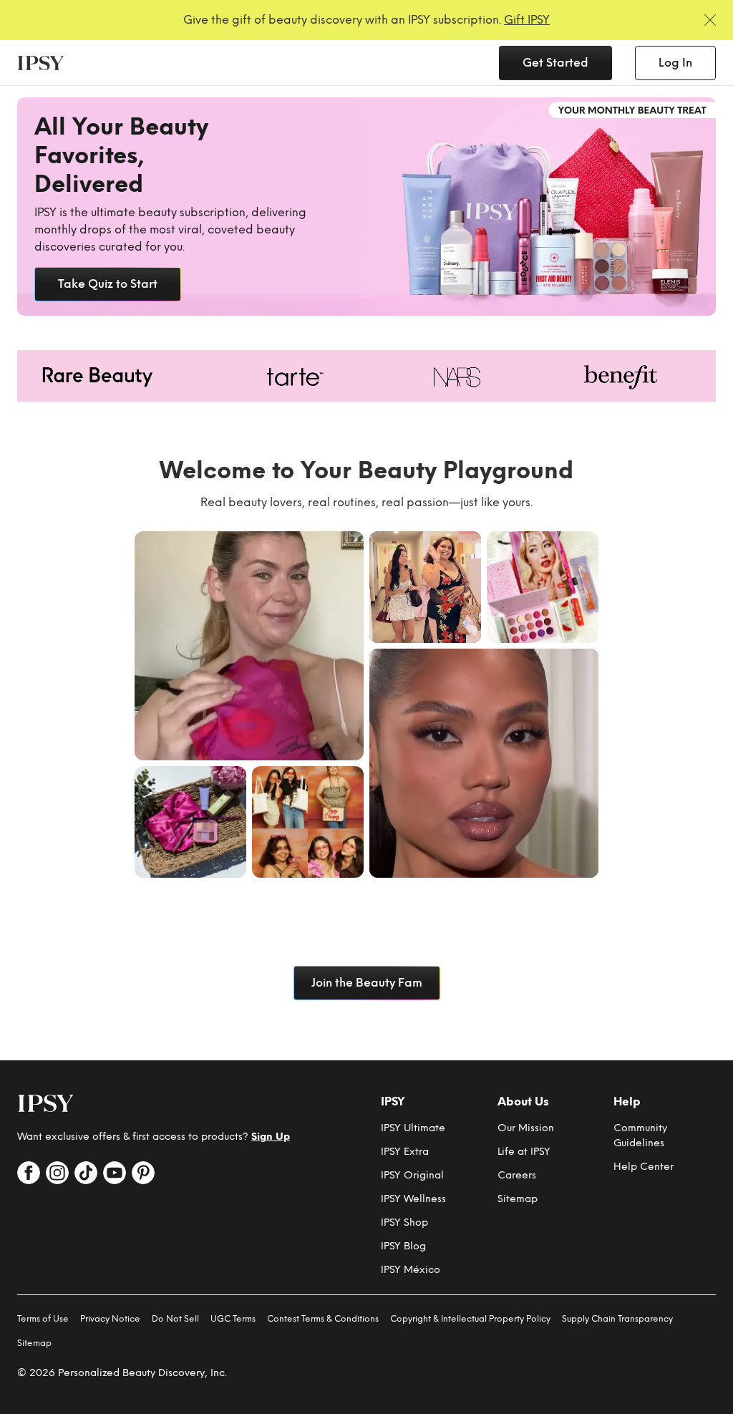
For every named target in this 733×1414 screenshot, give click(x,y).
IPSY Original (412, 1175)
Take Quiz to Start (107, 284)
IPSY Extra (405, 1152)
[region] (366, 206)
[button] (249, 645)
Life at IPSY (523, 1152)
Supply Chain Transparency (617, 1319)
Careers (516, 1175)
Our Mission (525, 1128)
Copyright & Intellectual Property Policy (470, 1319)
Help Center (643, 1167)
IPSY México (410, 1270)
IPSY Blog (403, 1246)
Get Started (555, 62)
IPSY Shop (404, 1222)
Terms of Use (43, 1319)
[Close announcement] (710, 20)
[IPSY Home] (40, 63)
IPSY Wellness (413, 1199)
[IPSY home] (45, 1103)
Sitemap (517, 1199)
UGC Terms (233, 1319)
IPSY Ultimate (413, 1128)
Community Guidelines (640, 1135)
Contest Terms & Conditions (323, 1319)
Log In (675, 62)
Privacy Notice (110, 1319)
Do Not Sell (175, 1319)
